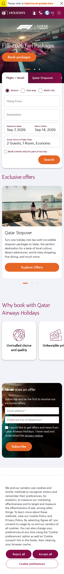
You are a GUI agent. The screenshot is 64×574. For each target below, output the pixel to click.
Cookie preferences (32, 563)
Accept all (45, 554)
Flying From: (14, 101)
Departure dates (14, 126)
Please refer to (30, 3)
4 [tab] (39, 69)
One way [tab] (31, 90)
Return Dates (41, 126)
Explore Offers (32, 267)
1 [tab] (21, 69)
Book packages (19, 57)
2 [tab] (27, 69)
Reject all (19, 554)
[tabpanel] (32, 51)
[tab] (15, 77)
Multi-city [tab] (49, 90)
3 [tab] (34, 69)
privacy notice (34, 435)
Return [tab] (14, 90)
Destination (14, 114)
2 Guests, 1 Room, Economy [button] (28, 143)
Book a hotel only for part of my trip (27, 151)
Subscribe (19, 446)
